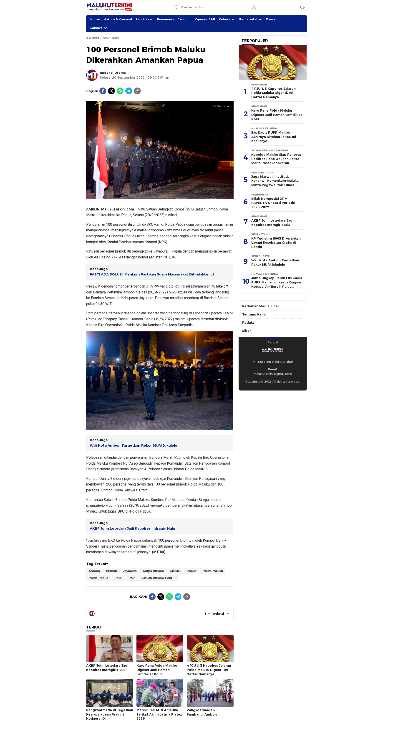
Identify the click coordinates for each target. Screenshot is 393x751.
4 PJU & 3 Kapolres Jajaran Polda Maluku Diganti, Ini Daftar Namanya (209, 670)
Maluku (175, 571)
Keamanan (165, 19)
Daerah (271, 19)
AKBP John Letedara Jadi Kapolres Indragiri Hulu (132, 528)
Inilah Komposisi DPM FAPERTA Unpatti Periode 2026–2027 (273, 203)
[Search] (254, 7)
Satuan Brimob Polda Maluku (159, 578)
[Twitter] (111, 91)
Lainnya (96, 28)
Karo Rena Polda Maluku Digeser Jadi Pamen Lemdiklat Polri (156, 670)
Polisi (118, 578)
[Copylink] (137, 91)
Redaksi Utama (113, 73)
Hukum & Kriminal (117, 19)
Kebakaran (227, 19)
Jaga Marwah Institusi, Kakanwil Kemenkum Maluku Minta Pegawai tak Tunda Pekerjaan (275, 183)
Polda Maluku (213, 571)
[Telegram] (128, 91)
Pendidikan (144, 19)
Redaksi (248, 322)
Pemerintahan (250, 19)
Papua (191, 571)
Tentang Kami (254, 314)
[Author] (92, 75)
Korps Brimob (153, 571)
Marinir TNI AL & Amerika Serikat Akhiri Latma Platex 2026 (159, 714)
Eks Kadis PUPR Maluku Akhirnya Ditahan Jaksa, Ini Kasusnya (273, 137)
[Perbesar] (160, 197)
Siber (246, 331)
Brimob (111, 571)
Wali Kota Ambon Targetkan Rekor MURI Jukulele (133, 445)
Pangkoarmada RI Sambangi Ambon (202, 712)
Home (95, 19)
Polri (131, 578)
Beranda (92, 37)
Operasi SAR (205, 19)
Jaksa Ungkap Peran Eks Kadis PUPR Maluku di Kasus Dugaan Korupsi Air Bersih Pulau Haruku (276, 284)
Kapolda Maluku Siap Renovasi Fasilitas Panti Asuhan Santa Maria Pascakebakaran (276, 159)
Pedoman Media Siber (260, 306)
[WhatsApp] (120, 91)
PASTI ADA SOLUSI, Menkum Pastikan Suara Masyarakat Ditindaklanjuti (152, 274)
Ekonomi (184, 19)
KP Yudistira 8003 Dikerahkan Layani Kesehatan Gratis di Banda (276, 243)
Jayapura (130, 571)
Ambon (94, 571)
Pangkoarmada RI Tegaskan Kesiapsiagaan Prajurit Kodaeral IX (109, 714)
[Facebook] (102, 91)
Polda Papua (98, 578)
